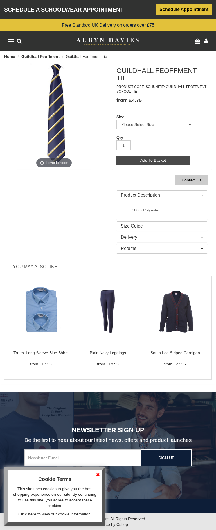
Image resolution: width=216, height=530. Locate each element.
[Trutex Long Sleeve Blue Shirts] (41, 310)
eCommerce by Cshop (108, 524)
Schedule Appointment (183, 9)
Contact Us (191, 180)
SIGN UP (166, 458)
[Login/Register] (198, 41)
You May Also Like (35, 266)
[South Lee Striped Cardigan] (175, 310)
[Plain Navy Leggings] (108, 310)
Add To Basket (153, 160)
